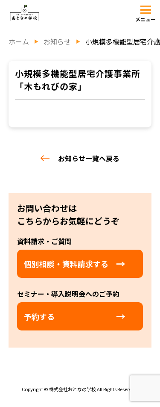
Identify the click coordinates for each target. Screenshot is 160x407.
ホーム (19, 41)
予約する (39, 316)
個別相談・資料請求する (66, 263)
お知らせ (57, 41)
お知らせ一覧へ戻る (88, 158)
